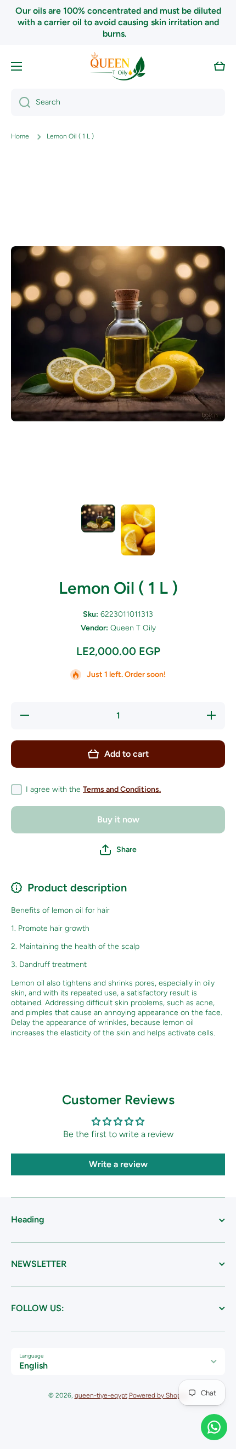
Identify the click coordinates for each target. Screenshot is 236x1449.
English (33, 1365)
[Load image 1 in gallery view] (98, 518)
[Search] (20, 102)
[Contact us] (214, 1427)
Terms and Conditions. (122, 789)
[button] (219, 66)
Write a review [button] (118, 1164)
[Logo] (118, 66)
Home (20, 136)
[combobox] (118, 102)
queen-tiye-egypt (101, 1395)
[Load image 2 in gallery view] (138, 530)
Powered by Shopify (158, 1395)
